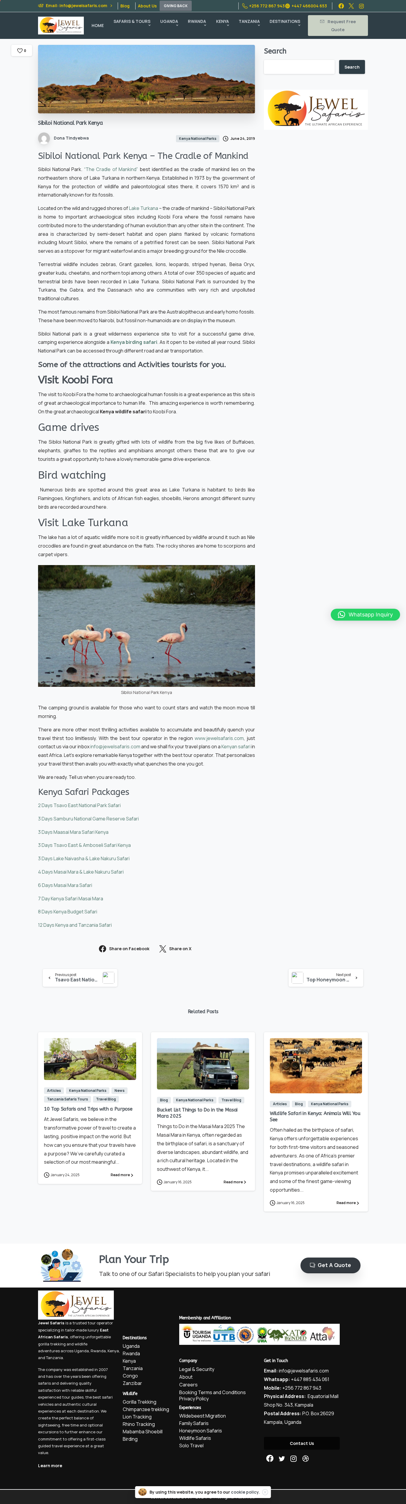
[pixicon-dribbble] (305, 1458)
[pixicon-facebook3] (270, 1458)
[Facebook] (341, 6)
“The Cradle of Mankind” (111, 169)
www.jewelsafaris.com (219, 738)
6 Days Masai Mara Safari (65, 885)
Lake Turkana (143, 208)
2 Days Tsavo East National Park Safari (79, 805)
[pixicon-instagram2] (294, 1458)
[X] (351, 6)
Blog (125, 6)
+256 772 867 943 (267, 6)
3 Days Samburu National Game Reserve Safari (88, 818)
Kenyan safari (236, 746)
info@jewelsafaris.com (115, 746)
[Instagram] (361, 6)
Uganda (81, 1350)
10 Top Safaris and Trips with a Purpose (88, 1109)
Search (275, 51)
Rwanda (98, 1350)
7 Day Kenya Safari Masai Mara (70, 898)
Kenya (113, 1350)
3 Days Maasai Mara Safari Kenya (73, 832)
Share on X (180, 948)
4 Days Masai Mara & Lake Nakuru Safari (81, 872)
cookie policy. (245, 1492)
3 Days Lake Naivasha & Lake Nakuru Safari (84, 858)
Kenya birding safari (134, 342)
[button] (365, 615)
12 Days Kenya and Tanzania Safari (75, 925)
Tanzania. (55, 1357)
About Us (147, 6)
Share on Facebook (129, 948)
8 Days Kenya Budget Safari (67, 911)
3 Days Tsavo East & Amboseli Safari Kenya (84, 845)
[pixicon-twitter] (282, 1458)
